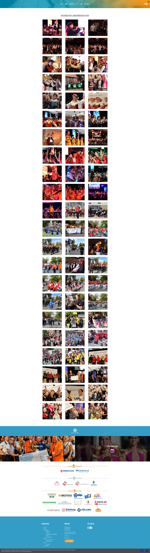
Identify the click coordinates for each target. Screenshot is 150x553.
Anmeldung (86, 4)
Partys (47, 535)
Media (77, 4)
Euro (66, 4)
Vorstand (48, 544)
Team (81, 4)
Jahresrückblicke (49, 539)
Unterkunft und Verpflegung (51, 534)
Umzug (47, 532)
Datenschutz (66, 537)
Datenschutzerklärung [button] (27, 551)
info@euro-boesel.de (71, 533)
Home (62, 4)
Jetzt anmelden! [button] (69, 540)
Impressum (66, 535)
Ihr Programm (49, 537)
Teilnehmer (71, 4)
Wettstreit (48, 531)
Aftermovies (48, 541)
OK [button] (144, 550)
